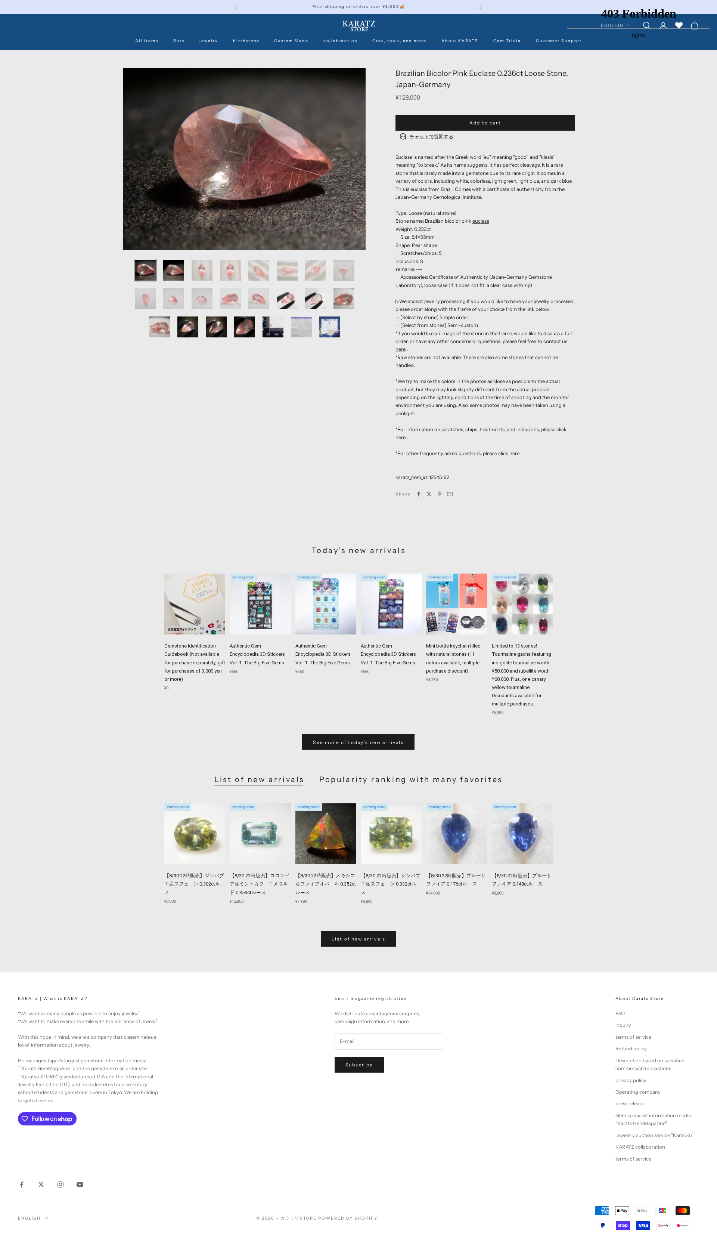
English (29, 1218)
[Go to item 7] (315, 270)
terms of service (633, 1037)
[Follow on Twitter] (41, 1184)
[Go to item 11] (202, 298)
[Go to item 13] (259, 298)
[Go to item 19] (216, 327)
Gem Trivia (507, 40)
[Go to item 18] (188, 327)
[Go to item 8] (344, 270)
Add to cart (485, 123)
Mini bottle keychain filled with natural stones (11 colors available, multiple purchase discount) (453, 658)
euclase (480, 221)
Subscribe (359, 1065)
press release (629, 1103)
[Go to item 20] (244, 327)
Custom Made (291, 40)
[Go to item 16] (344, 298)
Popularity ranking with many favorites (411, 779)
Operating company (638, 1092)
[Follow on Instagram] (60, 1184)
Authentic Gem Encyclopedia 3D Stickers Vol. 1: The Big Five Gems (257, 654)
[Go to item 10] (173, 298)
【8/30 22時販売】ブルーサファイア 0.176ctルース (456, 880)
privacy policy (630, 1080)
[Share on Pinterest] (440, 494)
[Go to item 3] (202, 270)
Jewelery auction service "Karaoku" (654, 1135)
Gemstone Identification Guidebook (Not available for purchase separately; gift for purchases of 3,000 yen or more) (194, 662)
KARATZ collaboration (640, 1147)
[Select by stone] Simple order (434, 317)
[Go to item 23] (330, 327)
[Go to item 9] (145, 298)
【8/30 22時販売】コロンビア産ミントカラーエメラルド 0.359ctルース (259, 884)
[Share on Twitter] (429, 494)
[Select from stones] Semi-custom (439, 325)
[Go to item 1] (145, 270)
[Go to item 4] (230, 270)
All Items (146, 40)
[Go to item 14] (287, 298)
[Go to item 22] (301, 327)
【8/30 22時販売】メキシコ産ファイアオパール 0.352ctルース (325, 884)
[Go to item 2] (173, 270)
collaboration (340, 40)
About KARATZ (459, 40)
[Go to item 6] (287, 270)
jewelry (208, 40)
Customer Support (559, 40)
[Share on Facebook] (419, 494)
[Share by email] (450, 494)
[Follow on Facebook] (21, 1184)
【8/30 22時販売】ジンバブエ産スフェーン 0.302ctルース (194, 884)
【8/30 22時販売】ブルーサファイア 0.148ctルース (522, 880)
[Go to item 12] (230, 298)
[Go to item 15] (315, 298)
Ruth (179, 40)
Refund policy (631, 1048)
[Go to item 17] (159, 327)
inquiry (623, 1025)
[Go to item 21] (273, 327)
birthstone (246, 40)
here (400, 349)
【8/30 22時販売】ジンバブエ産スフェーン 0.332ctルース (391, 884)
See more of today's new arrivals (358, 742)
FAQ (620, 1013)
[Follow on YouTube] (80, 1184)
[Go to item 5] (259, 270)
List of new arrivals (259, 779)
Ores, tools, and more (399, 40)
